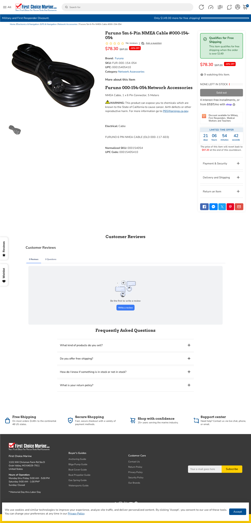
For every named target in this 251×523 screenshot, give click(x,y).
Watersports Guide (78, 485)
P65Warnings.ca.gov (175, 111)
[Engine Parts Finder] (211, 7)
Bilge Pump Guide (77, 464)
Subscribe (232, 469)
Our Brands (134, 482)
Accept (237, 512)
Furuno (119, 58)
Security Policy (135, 477)
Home (12, 24)
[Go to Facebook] (204, 206)
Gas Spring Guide (77, 480)
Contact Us (134, 461)
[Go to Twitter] (222, 206)
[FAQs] (230, 7)
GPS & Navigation (48, 24)
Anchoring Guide (77, 459)
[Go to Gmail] (239, 206)
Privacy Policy (135, 472)
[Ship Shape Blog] (220, 7)
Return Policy (135, 467)
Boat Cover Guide (77, 469)
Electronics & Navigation (28, 24)
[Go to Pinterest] (230, 206)
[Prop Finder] (201, 7)
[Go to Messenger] (213, 206)
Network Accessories (67, 24)
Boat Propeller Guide (79, 475)
